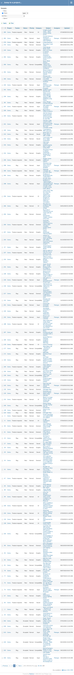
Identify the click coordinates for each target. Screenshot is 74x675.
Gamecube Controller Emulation (46, 305)
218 (5, 286)
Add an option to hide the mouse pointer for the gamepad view (47, 252)
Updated (67, 28)
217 (5, 293)
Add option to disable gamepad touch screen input (47, 280)
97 (5, 247)
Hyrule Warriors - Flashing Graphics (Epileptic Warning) (48, 339)
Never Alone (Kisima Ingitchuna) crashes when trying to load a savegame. (47, 64)
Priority (32, 28)
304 (5, 175)
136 (5, 375)
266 (5, 206)
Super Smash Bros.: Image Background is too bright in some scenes (47, 267)
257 (5, 232)
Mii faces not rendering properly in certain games (47, 576)
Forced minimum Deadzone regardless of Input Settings (48, 38)
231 (5, 267)
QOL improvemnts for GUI (47, 519)
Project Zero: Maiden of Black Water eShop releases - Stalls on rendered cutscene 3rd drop (47, 642)
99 (5, 496)
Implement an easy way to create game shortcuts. (47, 432)
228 (5, 274)
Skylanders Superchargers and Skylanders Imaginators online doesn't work (47, 293)
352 (5, 72)
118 (5, 523)
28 (5, 447)
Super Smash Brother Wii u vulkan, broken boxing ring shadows (47, 620)
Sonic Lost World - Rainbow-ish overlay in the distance (48, 609)
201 (5, 305)
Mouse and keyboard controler (46, 317)
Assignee (57, 28)
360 (5, 64)
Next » (20, 665)
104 (5, 513)
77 (5, 576)
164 (5, 360)
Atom (64, 670)
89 (5, 102)
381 (5, 38)
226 (5, 280)
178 (5, 344)
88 (5, 490)
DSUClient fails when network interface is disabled (47, 165)
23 (5, 438)
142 (5, 385)
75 (5, 589)
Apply (4, 23)
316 (5, 139)
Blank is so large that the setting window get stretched (47, 399)
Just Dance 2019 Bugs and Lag (48, 371)
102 (5, 533)
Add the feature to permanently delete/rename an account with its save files (47, 115)
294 (5, 196)
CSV (68, 670)
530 (5, 626)
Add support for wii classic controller (47, 106)
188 (5, 324)
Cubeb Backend (47, 42)
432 (5, 658)
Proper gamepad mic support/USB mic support (48, 416)
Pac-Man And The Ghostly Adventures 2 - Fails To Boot (47, 565)
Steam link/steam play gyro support (47, 85)
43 (5, 615)
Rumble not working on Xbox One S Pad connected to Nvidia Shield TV (48, 469)
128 (5, 410)
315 (5, 145)
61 (5, 432)
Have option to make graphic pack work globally (47, 367)
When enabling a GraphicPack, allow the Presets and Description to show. (48, 505)
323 (5, 116)
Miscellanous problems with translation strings (47, 206)
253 (5, 239)
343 (5, 85)
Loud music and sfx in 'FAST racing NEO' (47, 139)
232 (5, 259)
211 (5, 300)
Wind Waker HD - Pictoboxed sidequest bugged (47, 348)
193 (5, 311)
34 (5, 460)
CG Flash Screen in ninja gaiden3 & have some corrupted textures (47, 360)
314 (5, 153)
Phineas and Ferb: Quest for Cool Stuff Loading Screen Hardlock (47, 78)
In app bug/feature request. (46, 420)
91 (5, 565)
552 (5, 621)
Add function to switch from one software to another (47, 286)
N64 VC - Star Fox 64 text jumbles (47, 570)
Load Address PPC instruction (47, 130)
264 (5, 214)
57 (5, 595)
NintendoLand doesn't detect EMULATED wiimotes (47, 393)
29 (5, 452)
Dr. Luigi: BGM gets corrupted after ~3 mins (47, 443)
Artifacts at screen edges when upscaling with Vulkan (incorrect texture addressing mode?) (48, 240)
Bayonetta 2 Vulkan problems (48, 110)
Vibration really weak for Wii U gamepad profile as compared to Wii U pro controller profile (47, 124)
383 (5, 32)
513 (5, 632)
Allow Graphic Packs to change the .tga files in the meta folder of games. (48, 582)
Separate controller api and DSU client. (47, 171)
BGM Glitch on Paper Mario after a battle (47, 134)
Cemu (9, 32)
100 (5, 505)
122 (5, 412)
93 (5, 553)
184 (5, 340)
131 (5, 399)
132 (5, 389)
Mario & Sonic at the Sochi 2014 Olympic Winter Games (47, 72)
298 (5, 183)
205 (5, 160)
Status (5, 13)
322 (5, 650)
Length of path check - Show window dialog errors (47, 32)
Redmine (31, 674)
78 (5, 570)
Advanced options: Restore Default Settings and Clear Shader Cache (47, 513)
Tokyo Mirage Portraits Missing (48, 102)
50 (41, 665)
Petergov (56, 38)
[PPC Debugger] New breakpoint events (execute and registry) (47, 545)
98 (5, 545)
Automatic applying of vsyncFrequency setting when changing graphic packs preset (47, 225)
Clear (12, 23)
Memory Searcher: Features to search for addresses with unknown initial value (47, 478)
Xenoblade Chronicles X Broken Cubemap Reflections (46, 311)
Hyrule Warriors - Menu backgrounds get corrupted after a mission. (48, 332)
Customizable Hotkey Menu (47, 523)
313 (5, 134)
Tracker (17, 28)
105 (5, 405)
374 (5, 44)
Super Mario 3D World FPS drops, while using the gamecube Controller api (47, 632)
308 (5, 165)
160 (5, 366)
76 (5, 583)
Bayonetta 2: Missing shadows (48, 447)
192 (5, 317)
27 (5, 443)
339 (5, 96)
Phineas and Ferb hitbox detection (46, 300)
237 (5, 252)
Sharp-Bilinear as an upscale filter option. (47, 486)
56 (5, 602)
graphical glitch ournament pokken (47, 380)
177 (5, 348)
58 (5, 426)
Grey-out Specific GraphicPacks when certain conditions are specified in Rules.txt (47, 497)
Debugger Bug (47, 389)
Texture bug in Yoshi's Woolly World (47, 247)
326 (5, 110)
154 (5, 371)
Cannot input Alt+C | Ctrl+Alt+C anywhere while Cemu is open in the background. (47, 658)
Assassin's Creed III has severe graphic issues (47, 57)
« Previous (5, 665)
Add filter (4, 16)
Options (5, 18)
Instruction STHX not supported (48, 626)
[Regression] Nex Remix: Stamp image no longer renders (47, 274)
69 (5, 486)
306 (5, 170)
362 (5, 57)
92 (5, 560)
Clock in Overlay (47, 344)
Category (39, 28)
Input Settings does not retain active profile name (47, 426)
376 (5, 42)
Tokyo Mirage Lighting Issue (47, 489)
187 (5, 332)
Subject (48, 28)
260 (5, 224)
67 (5, 478)
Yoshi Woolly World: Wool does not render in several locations (47, 50)
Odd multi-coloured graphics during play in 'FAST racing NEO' (47, 145)
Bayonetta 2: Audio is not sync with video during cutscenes (48, 452)
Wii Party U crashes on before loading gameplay (47, 438)
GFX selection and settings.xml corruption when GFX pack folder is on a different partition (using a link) (48, 460)
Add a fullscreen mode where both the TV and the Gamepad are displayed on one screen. (48, 324)
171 (5, 354)
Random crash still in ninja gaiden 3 (47, 375)
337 (5, 106)
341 (5, 89)
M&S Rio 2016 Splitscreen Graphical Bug (47, 560)
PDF (72, 670)
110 (5, 519)
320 (5, 130)
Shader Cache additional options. (47, 160)
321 (5, 124)
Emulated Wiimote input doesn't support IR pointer (47, 590)
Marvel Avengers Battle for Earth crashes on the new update (48, 650)
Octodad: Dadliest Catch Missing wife (47, 89)
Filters (5, 11)
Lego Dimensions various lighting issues (47, 596)
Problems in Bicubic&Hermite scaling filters (47, 175)
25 (38, 665)
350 (5, 79)
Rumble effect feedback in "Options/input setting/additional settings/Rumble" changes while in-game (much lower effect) (48, 183)
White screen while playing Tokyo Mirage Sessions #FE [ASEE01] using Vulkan (47, 96)
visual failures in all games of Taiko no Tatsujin (48, 615)
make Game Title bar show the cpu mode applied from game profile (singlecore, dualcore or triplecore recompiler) (48, 196)
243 (5, 50)
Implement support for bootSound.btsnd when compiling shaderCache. (48, 602)
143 (5, 380)
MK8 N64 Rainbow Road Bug (47, 354)
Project (9, 28)
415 (5, 642)
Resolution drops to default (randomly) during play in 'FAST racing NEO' (48, 153)
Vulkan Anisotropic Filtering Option (47, 232)
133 (5, 393)
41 (5, 469)
